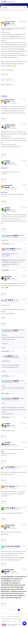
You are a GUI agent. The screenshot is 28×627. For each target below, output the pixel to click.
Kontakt (14, 621)
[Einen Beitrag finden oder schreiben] (24, 7)
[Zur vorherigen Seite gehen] (7, 610)
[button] (3, 244)
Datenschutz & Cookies (16, 618)
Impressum (20, 621)
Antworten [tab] (4, 96)
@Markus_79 (4, 168)
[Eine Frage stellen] (24, 623)
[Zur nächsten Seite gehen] (22, 610)
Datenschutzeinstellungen (6, 621)
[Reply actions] (25, 238)
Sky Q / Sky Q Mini (6, 17)
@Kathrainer (4, 192)
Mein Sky (3, 616)
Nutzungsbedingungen (6, 618)
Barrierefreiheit (16, 616)
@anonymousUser (6, 253)
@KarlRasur (5, 260)
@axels (2, 451)
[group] (2, 80)
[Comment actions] (26, 104)
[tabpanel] (14, 354)
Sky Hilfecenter (9, 616)
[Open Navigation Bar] (2, 1)
